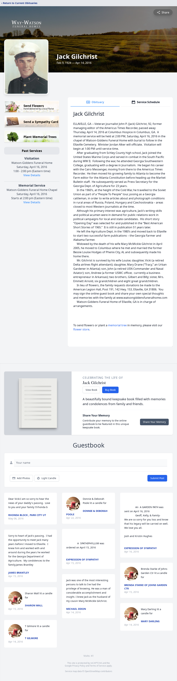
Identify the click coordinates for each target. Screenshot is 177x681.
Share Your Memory (154, 422)
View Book (91, 389)
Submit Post (157, 478)
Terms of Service (98, 665)
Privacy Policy (78, 665)
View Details (31, 175)
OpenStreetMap (92, 671)
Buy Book (110, 389)
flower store (81, 329)
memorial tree (117, 325)
